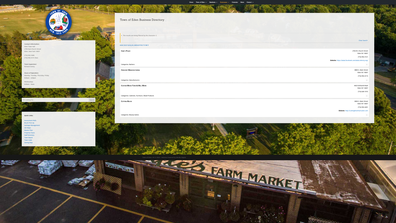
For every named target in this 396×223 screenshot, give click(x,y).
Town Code (28, 140)
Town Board (28, 138)
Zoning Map (28, 143)
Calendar (235, 2)
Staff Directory (29, 135)
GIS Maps (27, 128)
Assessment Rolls (30, 120)
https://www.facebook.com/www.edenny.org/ (352, 60)
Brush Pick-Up (29, 123)
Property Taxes (29, 133)
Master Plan (28, 130)
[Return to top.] (367, 64)
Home (191, 2)
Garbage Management (32, 125)
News (242, 2)
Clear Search (363, 40)
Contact (249, 2)
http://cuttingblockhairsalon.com (356, 111)
